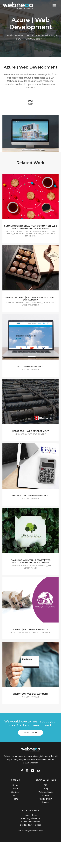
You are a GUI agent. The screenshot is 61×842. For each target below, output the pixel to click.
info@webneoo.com (34, 831)
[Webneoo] (17, 5)
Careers (45, 795)
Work (15, 795)
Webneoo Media (46, 792)
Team (15, 799)
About (15, 789)
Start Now (30, 732)
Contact (45, 802)
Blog (46, 789)
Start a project (46, 799)
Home (15, 785)
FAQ (45, 785)
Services (15, 792)
